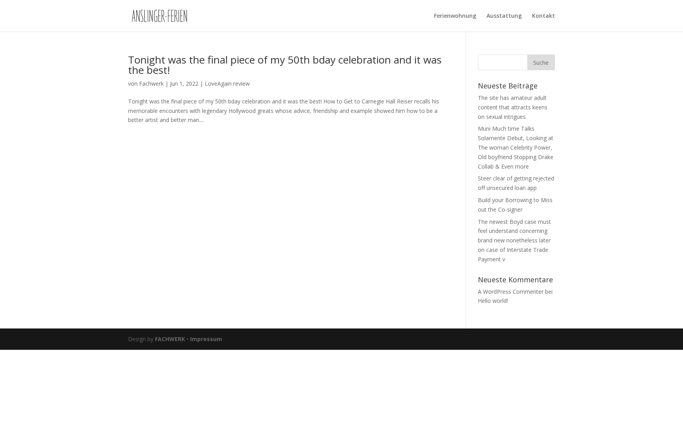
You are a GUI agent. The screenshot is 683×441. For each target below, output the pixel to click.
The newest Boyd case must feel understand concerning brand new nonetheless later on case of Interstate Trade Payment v (514, 240)
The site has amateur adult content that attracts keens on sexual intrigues (512, 107)
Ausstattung (504, 16)
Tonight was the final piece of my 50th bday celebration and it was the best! (284, 65)
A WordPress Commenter (510, 291)
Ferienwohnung (455, 16)
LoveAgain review (227, 83)
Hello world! (493, 300)
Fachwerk (151, 83)
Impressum (206, 339)
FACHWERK (170, 339)
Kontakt (543, 16)
